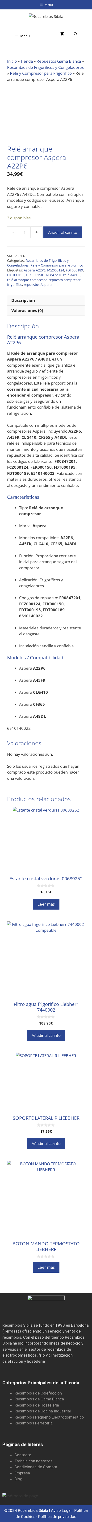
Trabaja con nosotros (33, 1461)
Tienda (27, 61)
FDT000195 (15, 275)
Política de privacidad (57, 1516)
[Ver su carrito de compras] (62, 34)
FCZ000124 (55, 270)
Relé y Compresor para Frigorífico (41, 73)
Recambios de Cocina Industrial (42, 1411)
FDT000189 (74, 270)
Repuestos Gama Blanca (59, 61)
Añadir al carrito (62, 232)
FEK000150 (34, 275)
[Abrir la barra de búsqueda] (76, 34)
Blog (18, 1479)
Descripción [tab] (23, 300)
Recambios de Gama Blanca (39, 1399)
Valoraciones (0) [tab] (27, 310)
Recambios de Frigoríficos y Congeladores (45, 67)
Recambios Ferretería (33, 1423)
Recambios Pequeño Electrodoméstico (49, 1417)
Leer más (46, 904)
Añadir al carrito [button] (46, 1035)
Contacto (22, 1454)
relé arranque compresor (27, 280)
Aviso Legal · (62, 1510)
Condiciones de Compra (35, 1467)
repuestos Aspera (38, 284)
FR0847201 (53, 275)
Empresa (22, 1473)
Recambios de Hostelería (36, 1405)
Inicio (12, 61)
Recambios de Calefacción (38, 1393)
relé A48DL (71, 275)
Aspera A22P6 (35, 270)
